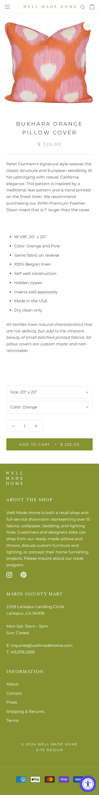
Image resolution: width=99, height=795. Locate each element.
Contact (14, 693)
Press (11, 702)
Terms (12, 720)
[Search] (82, 6)
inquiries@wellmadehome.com (42, 645)
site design (49, 750)
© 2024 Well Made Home (49, 744)
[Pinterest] (23, 574)
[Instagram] (9, 574)
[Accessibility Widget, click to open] (87, 783)
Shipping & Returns (25, 711)
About (12, 683)
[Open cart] (92, 6)
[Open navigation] (7, 6)
